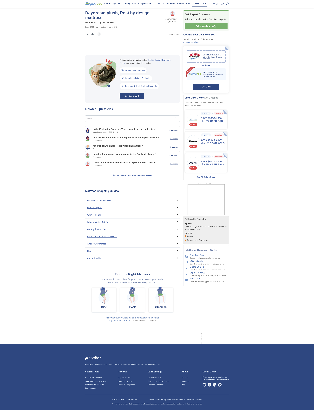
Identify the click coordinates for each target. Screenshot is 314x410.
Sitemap (199, 400)
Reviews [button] (169, 4)
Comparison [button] (143, 4)
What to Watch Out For (98, 222)
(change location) (190, 42)
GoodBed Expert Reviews (99, 200)
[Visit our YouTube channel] (204, 385)
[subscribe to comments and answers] (185, 240)
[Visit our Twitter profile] (214, 385)
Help (89, 251)
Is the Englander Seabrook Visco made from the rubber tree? (125, 129)
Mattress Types (94, 207)
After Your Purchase (96, 243)
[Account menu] (227, 3)
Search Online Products (94, 385)
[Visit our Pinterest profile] (220, 385)
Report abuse (174, 34)
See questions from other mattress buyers (132, 175)
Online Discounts (154, 378)
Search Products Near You (95, 381)
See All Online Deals (206, 177)
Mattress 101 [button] (182, 4)
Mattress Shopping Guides (102, 190)
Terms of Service (154, 400)
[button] (113, 4)
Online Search (197, 267)
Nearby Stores (130, 4)
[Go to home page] (93, 4)
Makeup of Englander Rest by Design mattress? (118, 146)
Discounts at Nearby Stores (158, 381)
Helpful (93, 34)
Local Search (196, 261)
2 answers (173, 130)
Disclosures (191, 400)
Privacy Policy (166, 400)
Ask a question (203, 26)
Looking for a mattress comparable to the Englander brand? (124, 154)
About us (185, 378)
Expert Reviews (197, 272)
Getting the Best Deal (97, 229)
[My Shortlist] (222, 3)
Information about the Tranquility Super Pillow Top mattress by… (127, 137)
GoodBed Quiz (200, 4)
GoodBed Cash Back (156, 385)
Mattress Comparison (126, 385)
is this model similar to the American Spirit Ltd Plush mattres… (126, 162)
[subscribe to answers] (185, 236)
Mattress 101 (196, 278)
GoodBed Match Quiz (93, 378)
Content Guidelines (178, 400)
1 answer (174, 139)
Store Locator (90, 388)
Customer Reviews (125, 381)
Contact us (186, 381)
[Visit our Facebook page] (209, 385)
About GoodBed (94, 258)
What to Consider (95, 214)
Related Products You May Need (102, 236)
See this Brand (132, 96)
